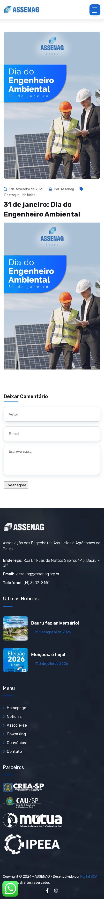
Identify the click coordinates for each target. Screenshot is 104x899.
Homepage (16, 708)
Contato (14, 751)
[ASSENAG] (22, 9)
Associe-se (17, 725)
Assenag (68, 189)
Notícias (28, 195)
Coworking (16, 734)
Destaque (12, 195)
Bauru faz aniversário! (55, 623)
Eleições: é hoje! (48, 654)
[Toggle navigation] (94, 9)
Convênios (16, 742)
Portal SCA (88, 877)
